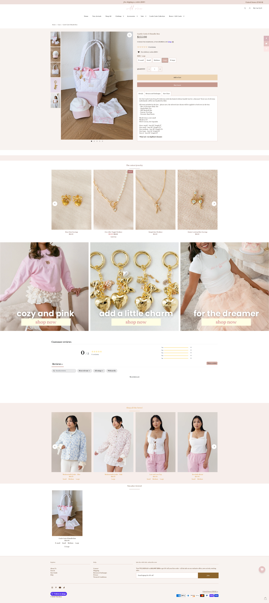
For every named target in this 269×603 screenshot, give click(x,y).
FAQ (51, 575)
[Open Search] (245, 8)
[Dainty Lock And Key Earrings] (198, 200)
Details (140, 93)
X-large (172, 60)
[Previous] (55, 203)
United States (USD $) (254, 2)
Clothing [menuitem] (118, 16)
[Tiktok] (64, 588)
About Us (53, 568)
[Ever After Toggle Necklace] (113, 200)
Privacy (95, 575)
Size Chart (166, 93)
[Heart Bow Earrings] (71, 200)
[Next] (214, 203)
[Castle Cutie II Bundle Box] (67, 513)
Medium (157, 60)
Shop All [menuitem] (108, 16)
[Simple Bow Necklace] (155, 200)
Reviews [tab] (57, 364)
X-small (141, 60)
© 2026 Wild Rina (56, 597)
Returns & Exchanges (100, 573)
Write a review (212, 363)
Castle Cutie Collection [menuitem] (157, 16)
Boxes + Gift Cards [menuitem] (175, 16)
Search (52, 570)
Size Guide (53, 573)
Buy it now (177, 85)
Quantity (141, 69)
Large (165, 60)
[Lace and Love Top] (155, 442)
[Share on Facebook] (266, 38)
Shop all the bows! (134, 407)
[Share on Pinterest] (266, 49)
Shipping (96, 570)
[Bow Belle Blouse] (198, 442)
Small (149, 60)
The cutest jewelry (134, 165)
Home (54, 24)
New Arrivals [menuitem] (96, 16)
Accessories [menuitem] (131, 16)
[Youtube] (60, 588)
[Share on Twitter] (266, 43)
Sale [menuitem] (142, 16)
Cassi (59, 24)
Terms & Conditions (99, 577)
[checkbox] (111, 371)
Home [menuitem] (86, 16)
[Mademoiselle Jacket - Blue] (71, 442)
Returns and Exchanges (153, 93)
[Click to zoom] (129, 35)
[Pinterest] (56, 588)
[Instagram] (52, 588)
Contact (95, 568)
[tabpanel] (134, 384)
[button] (176, 347)
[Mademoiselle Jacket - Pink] (113, 442)
